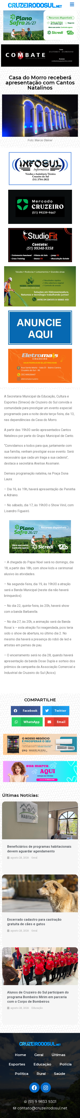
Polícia (65, 1064)
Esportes (17, 1064)
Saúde (59, 1074)
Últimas (58, 1055)
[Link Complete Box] (40, 986)
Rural (41, 1074)
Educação (42, 1064)
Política (21, 1074)
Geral (38, 1055)
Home (20, 1055)
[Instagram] (46, 1087)
